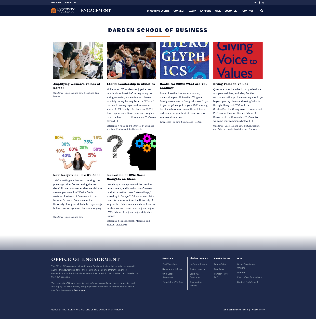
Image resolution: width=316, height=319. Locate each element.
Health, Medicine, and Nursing (242, 129)
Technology (121, 224)
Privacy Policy (258, 309)
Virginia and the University (131, 125)
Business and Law (74, 92)
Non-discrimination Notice (235, 309)
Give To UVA (71, 2)
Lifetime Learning (199, 258)
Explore (205, 10)
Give (218, 10)
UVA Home (56, 2)
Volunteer (231, 10)
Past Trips (219, 268)
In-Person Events (198, 264)
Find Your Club (169, 264)
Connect (178, 10)
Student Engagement (247, 281)
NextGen (241, 272)
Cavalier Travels (222, 258)
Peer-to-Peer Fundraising (249, 277)
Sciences (122, 220)
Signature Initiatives (172, 268)
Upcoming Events (158, 10)
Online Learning (197, 268)
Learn (192, 10)
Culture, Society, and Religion (187, 121)
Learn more (79, 290)
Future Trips (220, 264)
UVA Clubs (167, 258)
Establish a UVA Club (172, 281)
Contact (247, 10)
